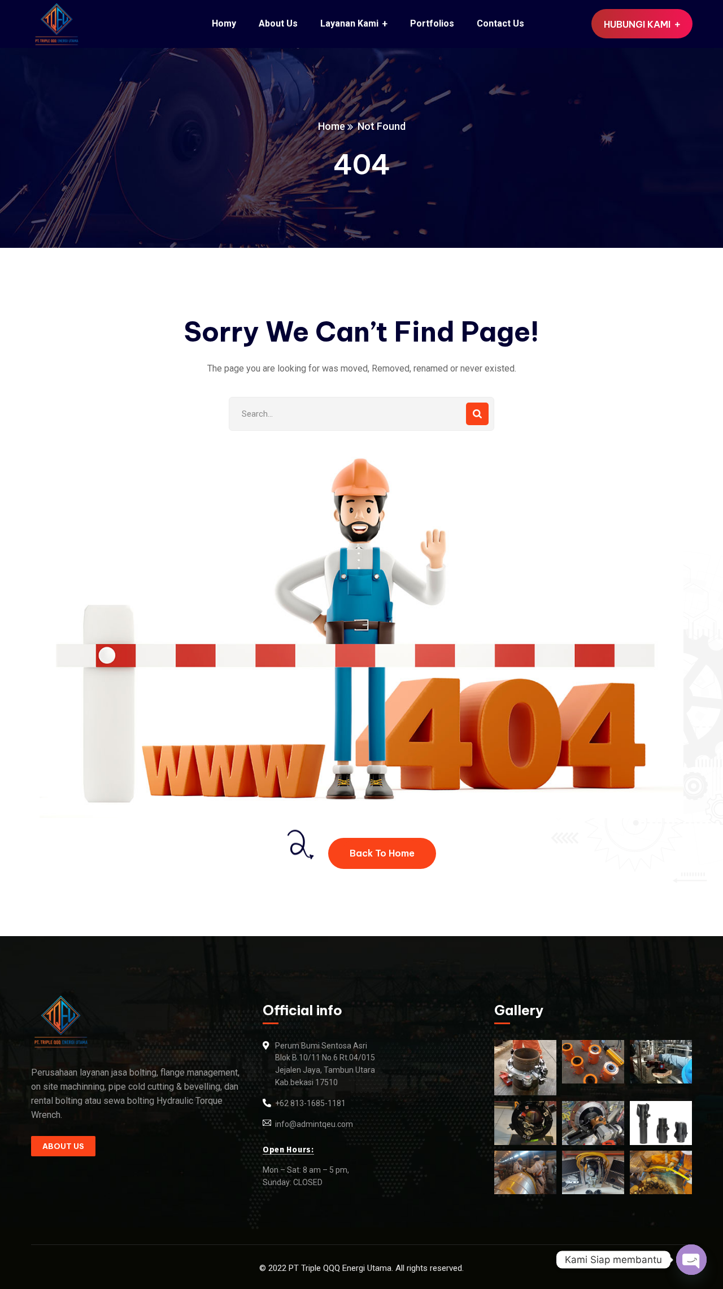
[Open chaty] (691, 1259)
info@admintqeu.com (314, 1124)
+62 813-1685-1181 (310, 1103)
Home (331, 126)
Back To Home (382, 853)
